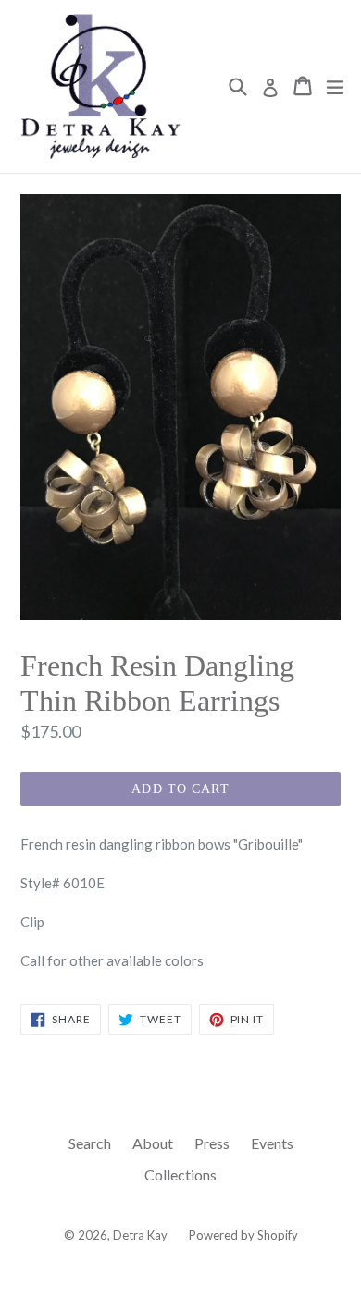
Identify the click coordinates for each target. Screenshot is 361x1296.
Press (212, 1143)
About (152, 1143)
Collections (180, 1174)
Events (272, 1143)
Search (89, 1143)
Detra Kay (140, 1235)
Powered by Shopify (243, 1235)
